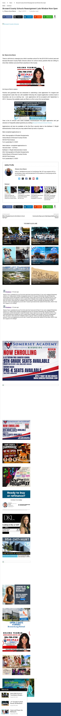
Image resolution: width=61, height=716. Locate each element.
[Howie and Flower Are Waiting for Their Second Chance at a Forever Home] (16, 256)
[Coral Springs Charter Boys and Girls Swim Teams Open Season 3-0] (45, 256)
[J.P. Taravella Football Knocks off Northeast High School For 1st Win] (45, 236)
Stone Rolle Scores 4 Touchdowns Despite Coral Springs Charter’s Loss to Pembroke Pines (15, 239)
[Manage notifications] (4, 712)
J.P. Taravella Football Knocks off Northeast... (16, 702)
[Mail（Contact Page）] (19, 178)
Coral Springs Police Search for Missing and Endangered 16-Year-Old (37, 197)
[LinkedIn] (37, 178)
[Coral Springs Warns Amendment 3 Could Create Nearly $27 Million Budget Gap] (16, 276)
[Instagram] (30, 178)
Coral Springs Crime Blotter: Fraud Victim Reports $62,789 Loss (24, 197)
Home (3, 2)
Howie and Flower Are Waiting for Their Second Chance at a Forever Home (10, 197)
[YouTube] (33, 178)
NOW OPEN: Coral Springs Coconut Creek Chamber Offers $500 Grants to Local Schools (49, 197)
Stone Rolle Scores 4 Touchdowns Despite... (16, 694)
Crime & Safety (27, 192)
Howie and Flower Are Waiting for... (16, 710)
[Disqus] (30, 309)
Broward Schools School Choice (42, 123)
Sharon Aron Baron (10, 11)
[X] (22, 178)
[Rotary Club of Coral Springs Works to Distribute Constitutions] (45, 276)
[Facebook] (26, 178)
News (11, 2)
